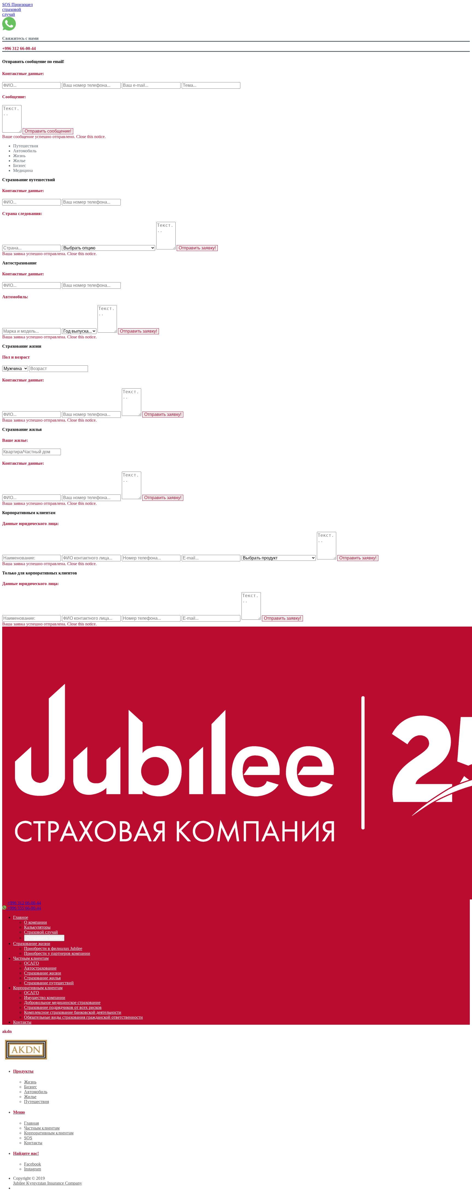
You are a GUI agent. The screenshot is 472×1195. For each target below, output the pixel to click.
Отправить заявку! (197, 248)
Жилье (30, 1096)
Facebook (32, 1164)
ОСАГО (31, 963)
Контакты (22, 1022)
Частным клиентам (31, 958)
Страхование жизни (31, 943)
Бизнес (30, 1086)
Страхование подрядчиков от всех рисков (63, 1007)
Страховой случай (41, 932)
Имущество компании (44, 997)
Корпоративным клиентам (38, 987)
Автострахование (40, 968)
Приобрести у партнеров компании (57, 953)
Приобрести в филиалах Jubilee (53, 948)
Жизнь (30, 1082)
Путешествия (36, 1101)
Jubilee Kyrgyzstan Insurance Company (47, 1183)
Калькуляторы (37, 927)
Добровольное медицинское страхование (62, 1002)
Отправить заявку (44, 937)
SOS (17, 9)
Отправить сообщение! (48, 131)
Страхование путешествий (49, 983)
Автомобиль (35, 1091)
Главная (31, 1123)
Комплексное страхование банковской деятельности (72, 1012)
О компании (35, 922)
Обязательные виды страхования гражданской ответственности (83, 1017)
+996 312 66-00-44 (24, 903)
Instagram (32, 1169)
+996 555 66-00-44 (23, 908)
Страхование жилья (42, 978)
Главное (20, 917)
